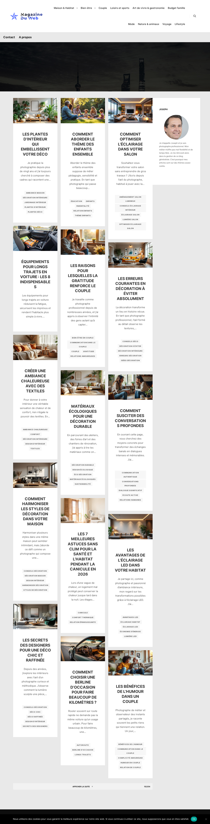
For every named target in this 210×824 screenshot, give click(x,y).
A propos (25, 37)
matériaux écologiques (83, 479)
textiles (35, 448)
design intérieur (35, 580)
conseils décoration (35, 571)
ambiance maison (35, 193)
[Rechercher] (195, 16)
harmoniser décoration (35, 585)
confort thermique (83, 617)
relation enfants (83, 211)
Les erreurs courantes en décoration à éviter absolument (130, 288)
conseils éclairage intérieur (130, 208)
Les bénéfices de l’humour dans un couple (130, 694)
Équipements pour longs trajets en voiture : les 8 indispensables (35, 274)
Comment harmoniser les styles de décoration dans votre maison (35, 511)
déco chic (35, 712)
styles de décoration (35, 590)
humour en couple (130, 763)
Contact (9, 37)
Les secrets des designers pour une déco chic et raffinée (35, 650)
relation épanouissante (83, 622)
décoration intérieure (35, 198)
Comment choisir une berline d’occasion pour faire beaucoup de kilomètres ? (83, 687)
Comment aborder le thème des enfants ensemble (83, 144)
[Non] (206, 819)
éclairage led (130, 627)
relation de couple (130, 767)
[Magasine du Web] (26, 16)
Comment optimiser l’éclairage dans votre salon (130, 144)
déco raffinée (35, 717)
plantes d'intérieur (35, 207)
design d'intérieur (35, 444)
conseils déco (130, 341)
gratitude (88, 351)
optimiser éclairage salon (130, 226)
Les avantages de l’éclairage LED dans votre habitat (130, 560)
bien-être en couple (83, 338)
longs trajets (83, 755)
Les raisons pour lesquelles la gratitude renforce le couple (83, 278)
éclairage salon (130, 215)
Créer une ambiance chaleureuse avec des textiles (35, 380)
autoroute (83, 745)
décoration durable (83, 465)
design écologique (83, 470)
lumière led (130, 636)
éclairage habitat (130, 622)
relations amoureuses (83, 356)
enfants (90, 201)
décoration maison (35, 576)
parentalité (82, 206)
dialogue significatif (130, 490)
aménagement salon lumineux (130, 199)
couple (75, 351)
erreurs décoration (130, 356)
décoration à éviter (130, 346)
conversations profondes (130, 484)
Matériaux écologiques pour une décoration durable (83, 416)
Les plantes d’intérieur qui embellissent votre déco (35, 144)
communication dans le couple (82, 345)
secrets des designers (35, 726)
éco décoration (82, 474)
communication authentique (130, 475)
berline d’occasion (82, 750)
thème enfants (83, 215)
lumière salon (130, 219)
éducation (76, 201)
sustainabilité (83, 484)
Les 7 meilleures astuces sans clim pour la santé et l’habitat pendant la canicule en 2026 (83, 554)
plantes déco (35, 212)
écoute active (130, 495)
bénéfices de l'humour (130, 744)
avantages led (130, 617)
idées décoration (130, 360)
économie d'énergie (130, 631)
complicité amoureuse (130, 758)
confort (35, 434)
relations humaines (130, 500)
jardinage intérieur (35, 202)
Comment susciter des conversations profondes (130, 418)
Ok (193, 819)
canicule (83, 613)
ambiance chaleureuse (35, 429)
